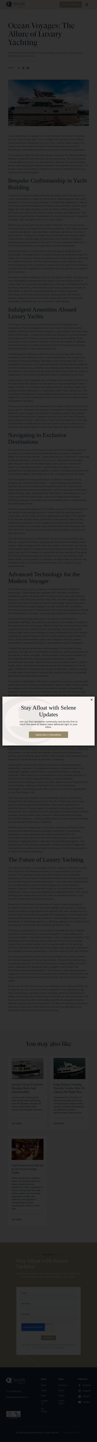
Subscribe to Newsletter (48, 734)
